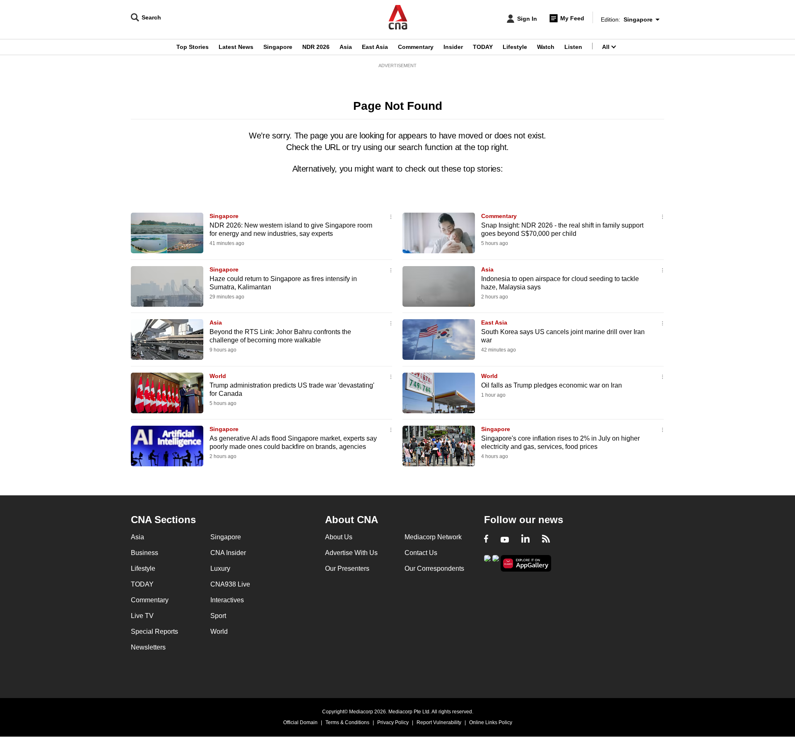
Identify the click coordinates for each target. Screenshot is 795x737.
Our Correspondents (434, 568)
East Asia (375, 47)
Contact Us (421, 552)
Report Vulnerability (439, 722)
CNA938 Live (230, 584)
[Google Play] (487, 562)
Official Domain (300, 722)
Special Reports (154, 631)
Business (144, 552)
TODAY (483, 47)
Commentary (416, 47)
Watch (545, 47)
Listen (573, 47)
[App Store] (495, 562)
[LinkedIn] (525, 539)
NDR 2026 (316, 47)
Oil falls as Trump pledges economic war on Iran (551, 385)
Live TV (142, 615)
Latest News (236, 47)
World (218, 376)
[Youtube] (505, 539)
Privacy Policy (393, 722)
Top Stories (192, 47)
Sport (218, 615)
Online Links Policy (490, 722)
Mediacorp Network (433, 537)
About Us (338, 537)
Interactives (227, 600)
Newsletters (148, 647)
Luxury (220, 568)
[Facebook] (486, 539)
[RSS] (546, 539)
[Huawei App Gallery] (526, 563)
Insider (453, 47)
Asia (346, 47)
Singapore (277, 47)
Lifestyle (515, 47)
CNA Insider (228, 552)
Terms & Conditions (347, 722)
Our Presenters (347, 568)
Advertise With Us (351, 552)
